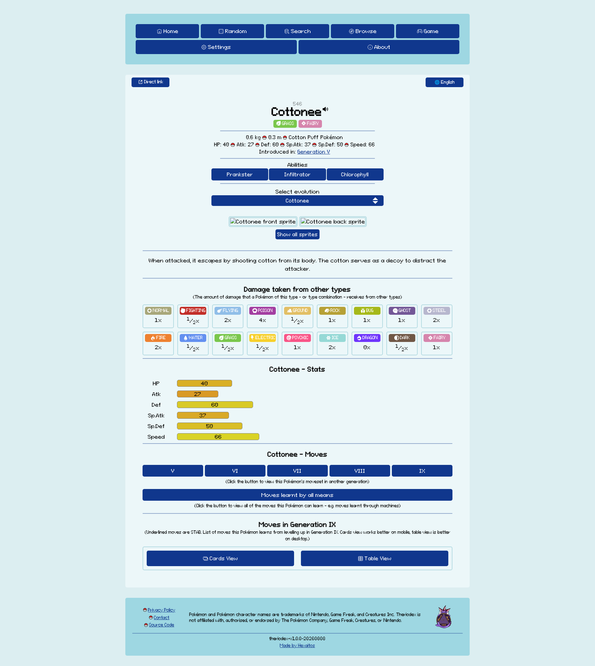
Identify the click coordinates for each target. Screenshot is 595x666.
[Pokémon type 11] (193, 338)
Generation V (314, 152)
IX (422, 471)
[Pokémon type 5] (297, 311)
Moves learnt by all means (297, 495)
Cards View (224, 558)
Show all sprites (297, 234)
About (382, 47)
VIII (360, 471)
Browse (366, 31)
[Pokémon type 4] (262, 311)
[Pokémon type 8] (402, 311)
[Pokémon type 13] (262, 338)
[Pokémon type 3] (228, 311)
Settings (219, 47)
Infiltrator (297, 174)
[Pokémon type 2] (193, 311)
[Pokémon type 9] (437, 311)
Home (171, 31)
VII (297, 471)
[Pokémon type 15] (332, 338)
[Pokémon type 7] (367, 311)
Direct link (153, 81)
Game (431, 31)
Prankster (240, 174)
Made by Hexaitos (297, 645)
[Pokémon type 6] (332, 311)
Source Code (161, 624)
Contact (161, 617)
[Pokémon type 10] (158, 338)
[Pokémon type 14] (297, 338)
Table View (378, 558)
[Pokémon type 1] (158, 311)
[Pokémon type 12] (285, 124)
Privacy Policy (161, 610)
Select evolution (297, 191)
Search (301, 31)
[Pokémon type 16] (367, 338)
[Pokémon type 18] (310, 124)
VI (235, 471)
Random (236, 31)
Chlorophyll (355, 174)
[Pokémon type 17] (402, 338)
